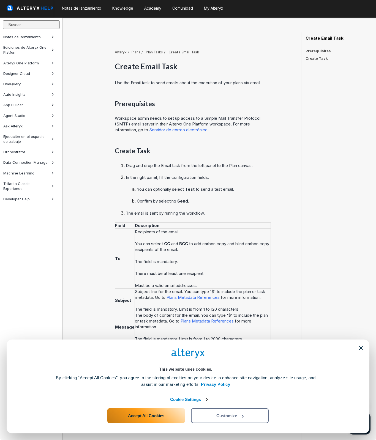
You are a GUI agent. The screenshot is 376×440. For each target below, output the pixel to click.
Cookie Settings (185, 399)
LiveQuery (12, 84)
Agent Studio (14, 115)
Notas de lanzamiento (22, 37)
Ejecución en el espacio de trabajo (24, 139)
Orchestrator (14, 152)
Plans (136, 52)
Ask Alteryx (13, 126)
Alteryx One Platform (21, 63)
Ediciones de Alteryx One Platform (25, 49)
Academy (152, 8)
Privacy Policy (215, 384)
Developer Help (16, 199)
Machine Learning (18, 173)
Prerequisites (318, 51)
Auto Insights (14, 94)
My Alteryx (213, 8)
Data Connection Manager (26, 162)
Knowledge (122, 8)
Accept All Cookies (146, 415)
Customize (226, 415)
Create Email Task (325, 38)
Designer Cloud (16, 73)
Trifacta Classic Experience (17, 186)
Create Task (317, 58)
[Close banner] (361, 348)
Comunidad (182, 8)
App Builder (13, 105)
